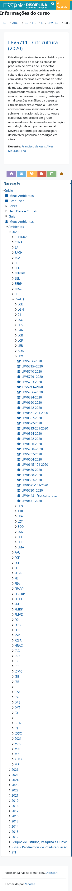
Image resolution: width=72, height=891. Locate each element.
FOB (18, 625)
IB (16, 661)
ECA (17, 258)
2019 (15, 801)
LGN (21, 309)
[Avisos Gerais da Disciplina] (21, 174)
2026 (15, 769)
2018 (15, 806)
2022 (15, 790)
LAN (20, 330)
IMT (17, 707)
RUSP (18, 759)
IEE (17, 682)
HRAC (19, 645)
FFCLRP (20, 594)
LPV (42, 23)
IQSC (18, 733)
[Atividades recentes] (42, 174)
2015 (15, 821)
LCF (20, 340)
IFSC (18, 692)
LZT (20, 521)
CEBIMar (21, 237)
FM (17, 604)
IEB (17, 676)
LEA (20, 516)
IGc (17, 697)
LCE (20, 304)
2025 (15, 775)
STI (14, 852)
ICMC (18, 671)
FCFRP (19, 563)
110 (20, 511)
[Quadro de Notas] (51, 174)
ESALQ (34, 23)
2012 (15, 837)
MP (17, 764)
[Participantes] (32, 174)
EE (16, 263)
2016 (15, 816)
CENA (18, 242)
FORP (18, 630)
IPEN (18, 723)
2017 (15, 811)
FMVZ (19, 614)
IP (16, 718)
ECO (21, 526)
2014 (15, 826)
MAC (18, 744)
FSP (17, 635)
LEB (20, 346)
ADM (21, 351)
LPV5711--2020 (54, 23)
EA (16, 247)
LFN (20, 506)
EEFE (18, 268)
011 (20, 315)
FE (16, 578)
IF (16, 687)
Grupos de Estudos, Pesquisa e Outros (40, 842)
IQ (16, 728)
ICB (17, 666)
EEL (17, 278)
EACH (18, 252)
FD (16, 568)
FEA (17, 583)
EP (16, 294)
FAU (17, 552)
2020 (26, 23)
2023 (15, 785)
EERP (18, 283)
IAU (17, 656)
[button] (53, 5)
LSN (20, 532)
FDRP (18, 573)
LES (20, 325)
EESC (18, 289)
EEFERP (20, 273)
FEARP (19, 589)
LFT (20, 537)
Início (5, 23)
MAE (18, 749)
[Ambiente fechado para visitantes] (61, 174)
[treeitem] (36, 521)
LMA (21, 547)
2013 (15, 832)
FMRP (19, 609)
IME (17, 702)
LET (20, 542)
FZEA (18, 640)
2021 (18, 738)
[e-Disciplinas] (25, 5)
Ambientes (16, 23)
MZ (17, 754)
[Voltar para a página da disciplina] (11, 174)
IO (16, 713)
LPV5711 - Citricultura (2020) (33, 45)
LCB (20, 335)
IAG (17, 651)
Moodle (30, 884)
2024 (15, 780)
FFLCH (19, 599)
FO (17, 620)
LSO (20, 320)
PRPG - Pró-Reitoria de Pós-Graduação (39, 847)
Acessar (63, 6)
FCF (17, 558)
